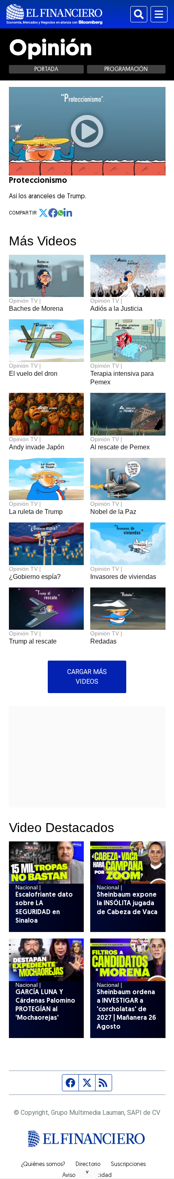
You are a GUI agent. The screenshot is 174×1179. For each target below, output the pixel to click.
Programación (126, 70)
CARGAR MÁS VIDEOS (87, 676)
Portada (46, 70)
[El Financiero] (54, 14)
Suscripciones (128, 1165)
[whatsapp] (61, 213)
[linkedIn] (68, 213)
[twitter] (43, 213)
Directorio (88, 1165)
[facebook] (53, 213)
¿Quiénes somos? (43, 1165)
